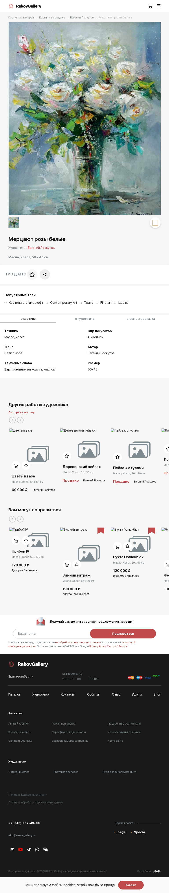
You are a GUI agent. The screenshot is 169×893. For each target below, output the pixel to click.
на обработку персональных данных (78, 642)
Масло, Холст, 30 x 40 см (129, 473)
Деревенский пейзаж (82, 467)
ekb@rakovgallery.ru (22, 835)
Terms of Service (117, 646)
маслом (49, 369)
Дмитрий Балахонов (24, 570)
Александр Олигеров (75, 594)
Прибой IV (20, 551)
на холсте (34, 369)
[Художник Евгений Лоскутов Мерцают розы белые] (85, 118)
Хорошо (130, 885)
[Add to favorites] (26, 465)
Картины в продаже (52, 17)
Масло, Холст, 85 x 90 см (78, 580)
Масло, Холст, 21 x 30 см (78, 472)
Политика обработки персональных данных (35, 802)
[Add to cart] (16, 465)
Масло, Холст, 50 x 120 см (28, 557)
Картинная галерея (21, 17)
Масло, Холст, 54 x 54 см (28, 481)
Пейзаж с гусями (128, 468)
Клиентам (15, 713)
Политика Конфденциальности (27, 794)
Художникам (17, 761)
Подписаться (123, 633)
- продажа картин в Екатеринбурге (85, 871)
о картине (28, 318)
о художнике (84, 318)
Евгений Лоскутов (81, 17)
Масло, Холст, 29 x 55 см (129, 562)
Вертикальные (15, 369)
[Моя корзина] (150, 6)
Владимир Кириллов (126, 575)
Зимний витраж (76, 575)
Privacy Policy (98, 646)
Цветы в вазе (23, 476)
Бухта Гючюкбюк (128, 557)
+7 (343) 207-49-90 (24, 823)
